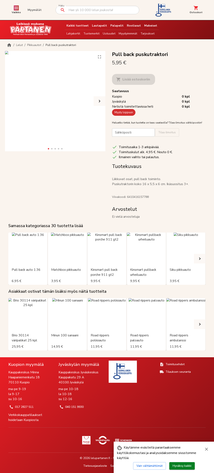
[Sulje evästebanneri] (206, 449)
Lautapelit (99, 26)
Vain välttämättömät (149, 466)
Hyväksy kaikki (182, 466)
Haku (61, 6)
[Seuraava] (99, 101)
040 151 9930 (74, 407)
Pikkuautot (34, 45)
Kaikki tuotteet (77, 26)
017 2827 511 (24, 407)
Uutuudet (109, 34)
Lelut (19, 45)
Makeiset (150, 26)
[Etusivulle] (9, 45)
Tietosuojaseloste (95, 466)
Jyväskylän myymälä (79, 364)
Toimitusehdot (175, 364)
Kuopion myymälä (26, 364)
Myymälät (35, 10)
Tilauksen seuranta (178, 372)
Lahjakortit (73, 34)
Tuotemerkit (91, 34)
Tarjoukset (147, 34)
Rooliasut (134, 26)
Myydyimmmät (128, 34)
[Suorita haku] (63, 10)
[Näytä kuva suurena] (99, 57)
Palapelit (117, 26)
